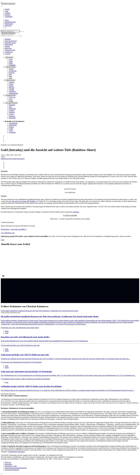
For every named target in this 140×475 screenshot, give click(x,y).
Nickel (11, 84)
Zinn (10, 78)
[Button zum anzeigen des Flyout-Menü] (1, 2)
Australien (12, 132)
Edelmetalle (9, 57)
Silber (11, 61)
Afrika (11, 129)
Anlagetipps (9, 52)
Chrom (11, 114)
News (7, 20)
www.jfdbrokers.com (8, 233)
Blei (10, 74)
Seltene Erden (13, 93)
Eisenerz (7, 15)
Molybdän (12, 108)
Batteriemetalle (10, 80)
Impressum (8, 464)
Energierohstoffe (10, 95)
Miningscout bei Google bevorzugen (12, 158)
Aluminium (8, 16)
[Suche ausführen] (23, 31)
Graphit (11, 89)
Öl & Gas (12, 97)
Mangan (11, 88)
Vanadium (12, 91)
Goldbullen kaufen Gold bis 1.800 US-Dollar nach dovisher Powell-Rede (31, 386)
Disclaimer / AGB (11, 466)
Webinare (76, 212)
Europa (11, 127)
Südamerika (13, 125)
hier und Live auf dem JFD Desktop (23, 201)
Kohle (11, 101)
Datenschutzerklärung (12, 470)
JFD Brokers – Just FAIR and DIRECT (14, 229)
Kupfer (7, 9)
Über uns (8, 462)
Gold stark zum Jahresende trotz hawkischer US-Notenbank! (26, 371)
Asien (11, 130)
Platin (11, 63)
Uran (10, 99)
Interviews (8, 25)
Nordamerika (13, 123)
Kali (10, 107)
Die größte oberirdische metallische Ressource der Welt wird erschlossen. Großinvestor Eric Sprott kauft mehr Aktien (49, 316)
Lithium (7, 13)
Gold (6, 11)
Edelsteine (12, 118)
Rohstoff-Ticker (10, 50)
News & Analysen (11, 41)
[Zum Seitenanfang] (1, 473)
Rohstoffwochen (10, 22)
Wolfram (12, 112)
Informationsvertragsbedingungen (16, 468)
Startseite (8, 39)
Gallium (11, 110)
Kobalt (11, 86)
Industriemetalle (10, 67)
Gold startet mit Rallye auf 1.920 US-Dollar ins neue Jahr (25, 355)
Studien (7, 46)
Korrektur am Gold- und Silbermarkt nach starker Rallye (25, 337)
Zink (10, 76)
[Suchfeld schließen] (21, 31)
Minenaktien (9, 24)
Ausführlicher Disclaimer (16, 452)
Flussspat (12, 116)
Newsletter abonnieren (8, 4)
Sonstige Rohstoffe (11, 103)
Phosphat (12, 105)
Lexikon (7, 54)
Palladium (12, 65)
